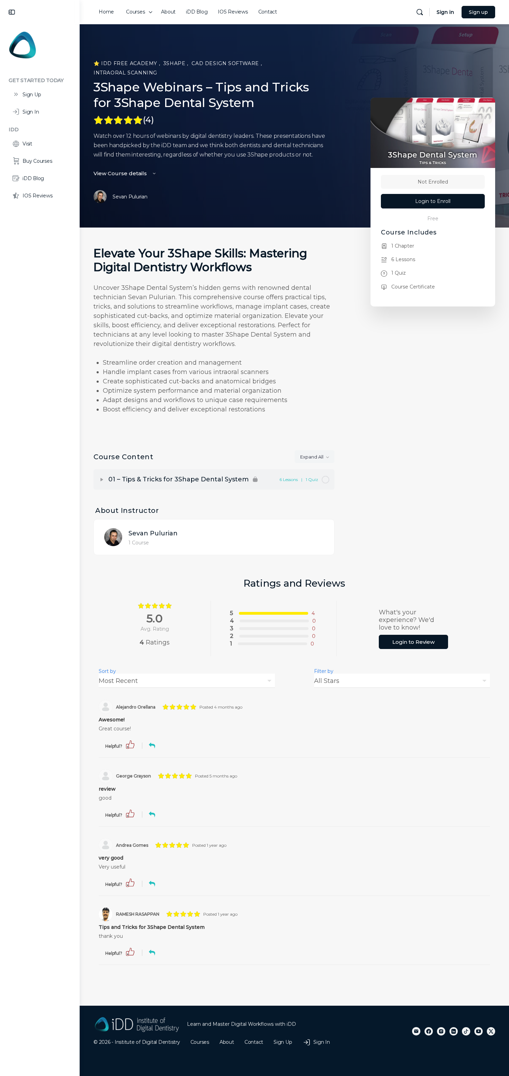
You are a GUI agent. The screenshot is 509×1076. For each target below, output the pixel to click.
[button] (130, 744)
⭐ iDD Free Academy (126, 63)
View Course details (120, 173)
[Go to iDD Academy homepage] (22, 44)
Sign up (478, 12)
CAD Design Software (225, 63)
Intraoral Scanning (125, 73)
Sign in (445, 12)
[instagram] (441, 1031)
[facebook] (429, 1031)
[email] (416, 1031)
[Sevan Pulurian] (113, 537)
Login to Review (413, 642)
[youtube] (478, 1031)
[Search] (420, 12)
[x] (491, 1031)
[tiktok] (466, 1031)
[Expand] (102, 480)
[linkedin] (453, 1031)
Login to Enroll (432, 201)
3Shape (175, 63)
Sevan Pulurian (153, 533)
